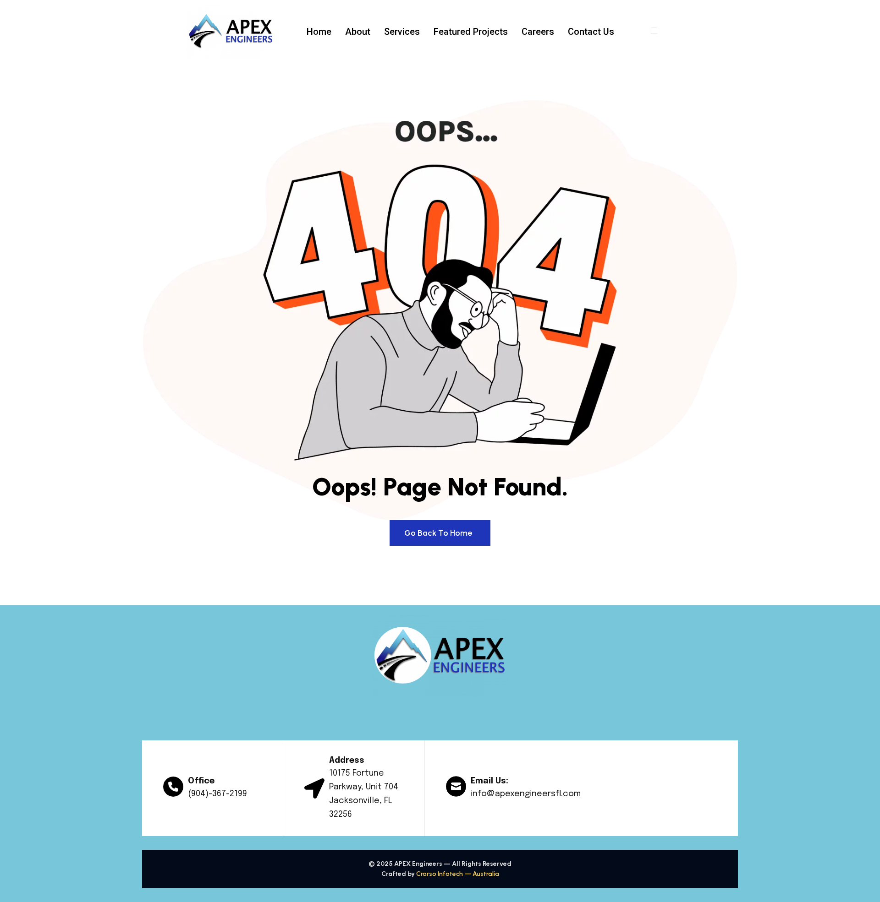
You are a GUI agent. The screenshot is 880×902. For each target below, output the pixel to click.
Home (319, 31)
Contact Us (591, 31)
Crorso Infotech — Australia (457, 874)
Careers (538, 31)
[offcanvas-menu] (654, 30)
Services (402, 31)
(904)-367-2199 (217, 794)
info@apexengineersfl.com (526, 794)
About (357, 31)
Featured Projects (471, 31)
